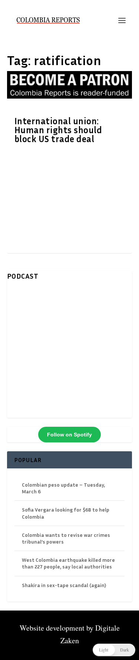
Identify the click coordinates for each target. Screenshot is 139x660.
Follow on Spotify (69, 435)
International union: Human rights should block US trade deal (58, 130)
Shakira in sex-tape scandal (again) (64, 585)
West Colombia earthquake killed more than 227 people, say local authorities (68, 563)
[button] (114, 650)
